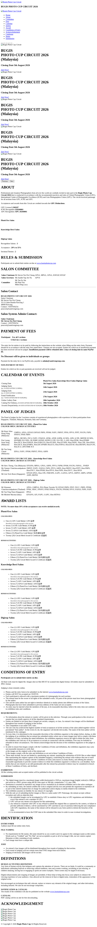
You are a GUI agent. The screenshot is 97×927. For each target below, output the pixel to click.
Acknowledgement (13, 32)
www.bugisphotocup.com (46, 263)
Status (8, 36)
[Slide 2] (4, 43)
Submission (10, 38)
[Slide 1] (2, 43)
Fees (7, 21)
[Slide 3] (7, 43)
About (8, 17)
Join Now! (5, 70)
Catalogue (9, 34)
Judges (8, 26)
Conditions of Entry (13, 30)
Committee (10, 19)
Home (8, 15)
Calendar (9, 24)
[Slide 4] (9, 43)
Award (8, 28)
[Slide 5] (11, 43)
